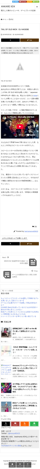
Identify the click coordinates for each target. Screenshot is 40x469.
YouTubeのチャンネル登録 (11, 446)
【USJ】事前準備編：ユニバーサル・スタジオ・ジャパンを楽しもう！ (25, 349)
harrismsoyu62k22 (31, 231)
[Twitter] (10, 40)
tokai (35, 95)
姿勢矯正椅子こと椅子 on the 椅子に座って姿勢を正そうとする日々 (25, 331)
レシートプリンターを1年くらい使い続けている (18, 316)
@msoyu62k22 (14, 433)
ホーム (4, 19)
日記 (12, 19)
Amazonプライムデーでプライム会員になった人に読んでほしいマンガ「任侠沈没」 (25, 368)
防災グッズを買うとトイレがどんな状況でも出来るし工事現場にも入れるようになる (25, 405)
